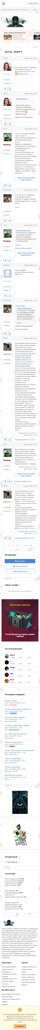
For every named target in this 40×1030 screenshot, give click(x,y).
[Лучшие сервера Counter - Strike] (15, 21)
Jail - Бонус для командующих (15, 734)
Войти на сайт (33, 3)
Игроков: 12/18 (17, 37)
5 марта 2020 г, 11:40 (30, 225)
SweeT (5, 58)
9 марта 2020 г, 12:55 (30, 300)
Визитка (24, 985)
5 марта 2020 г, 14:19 (30, 265)
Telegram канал (27, 969)
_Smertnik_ (13, 705)
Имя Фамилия (14, 730)
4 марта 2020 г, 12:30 (30, 190)
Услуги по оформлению (13, 759)
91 (26, 545)
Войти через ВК (21, 566)
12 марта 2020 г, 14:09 (30, 486)
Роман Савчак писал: (23, 231)
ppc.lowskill (14, 771)
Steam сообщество (28, 977)
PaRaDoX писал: (21, 99)
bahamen (6, 265)
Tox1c (5, 128)
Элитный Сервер (7, 997)
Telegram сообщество (29, 967)
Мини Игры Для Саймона (13, 775)
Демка (17, 430)
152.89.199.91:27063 (19, 39)
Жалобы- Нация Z (11, 701)
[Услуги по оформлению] (20, 802)
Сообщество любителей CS (11, 999)
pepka (12, 738)
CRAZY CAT (13, 721)
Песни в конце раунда (12, 767)
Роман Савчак (8, 190)
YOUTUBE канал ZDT (28, 980)
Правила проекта (7, 969)
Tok (6, 862)
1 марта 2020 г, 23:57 (30, 58)
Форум (35, 9)
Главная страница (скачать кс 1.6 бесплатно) (16, 9)
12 (17, 545)
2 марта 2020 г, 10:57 (30, 129)
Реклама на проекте (8, 986)
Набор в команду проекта (14, 742)
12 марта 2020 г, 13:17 (30, 338)
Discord (24, 972)
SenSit (5, 338)
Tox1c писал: (20, 306)
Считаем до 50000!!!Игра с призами (17, 725)
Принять (20, 1026)
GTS (33, 440)
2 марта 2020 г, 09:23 (30, 93)
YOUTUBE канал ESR (28, 982)
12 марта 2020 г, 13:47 (30, 444)
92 (31, 545)
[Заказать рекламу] (20, 835)
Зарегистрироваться (20, 571)
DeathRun (5, 1004)
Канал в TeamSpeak (28, 974)
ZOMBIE (4, 1002)
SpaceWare (13, 779)
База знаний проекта (9, 967)
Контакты (5, 984)
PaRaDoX (18, 134)
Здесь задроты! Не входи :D (11, 994)
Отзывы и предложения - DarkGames (18, 709)
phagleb (13, 713)
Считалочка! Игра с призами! (15, 717)
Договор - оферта (8, 981)
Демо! (17, 207)
